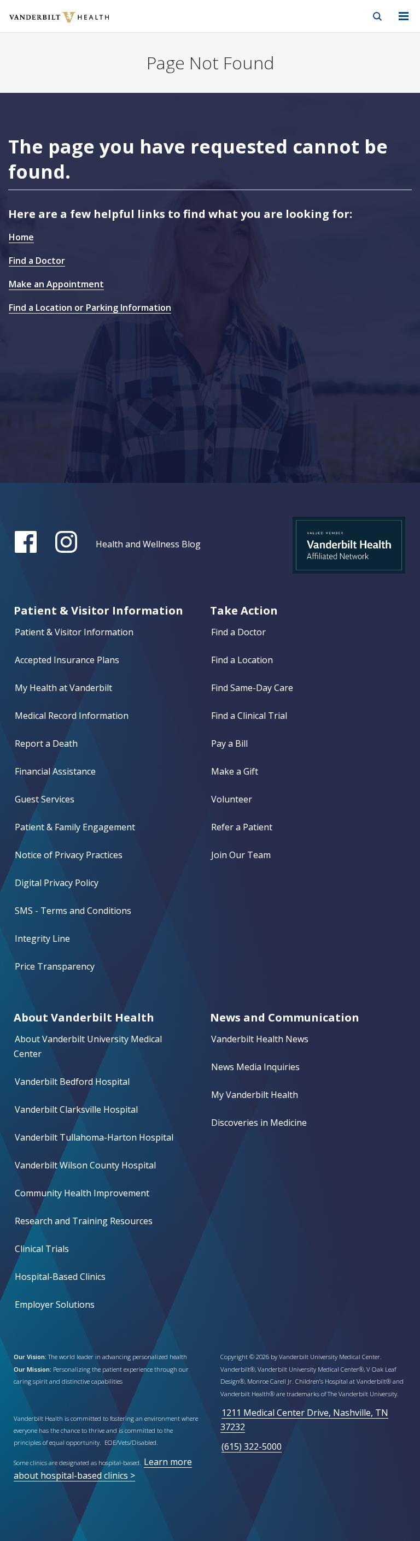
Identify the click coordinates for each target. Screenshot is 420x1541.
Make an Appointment (56, 284)
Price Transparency (55, 966)
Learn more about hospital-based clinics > (103, 1468)
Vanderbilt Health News (259, 1039)
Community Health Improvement (82, 1193)
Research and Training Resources (84, 1221)
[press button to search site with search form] (377, 16)
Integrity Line (42, 938)
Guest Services (44, 799)
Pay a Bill (229, 743)
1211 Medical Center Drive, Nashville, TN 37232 (304, 1419)
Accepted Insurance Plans (67, 660)
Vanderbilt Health (47, 24)
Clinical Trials (42, 1249)
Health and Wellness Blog (148, 544)
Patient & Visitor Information (74, 632)
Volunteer (231, 799)
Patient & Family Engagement (75, 827)
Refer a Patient (241, 827)
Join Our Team (241, 855)
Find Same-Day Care (252, 688)
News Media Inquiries (255, 1067)
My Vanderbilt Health (254, 1095)
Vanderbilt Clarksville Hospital (76, 1109)
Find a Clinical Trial (249, 716)
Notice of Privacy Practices (68, 855)
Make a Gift (234, 771)
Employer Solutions (55, 1304)
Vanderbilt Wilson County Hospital (85, 1165)
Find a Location (242, 660)
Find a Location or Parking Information (90, 308)
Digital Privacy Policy (56, 883)
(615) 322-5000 (251, 1446)
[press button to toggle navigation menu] (403, 16)
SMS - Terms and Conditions (73, 911)
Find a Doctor (37, 261)
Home (21, 237)
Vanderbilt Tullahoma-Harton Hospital (94, 1137)
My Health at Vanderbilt (63, 688)
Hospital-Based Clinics (60, 1277)
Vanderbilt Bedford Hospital (72, 1082)
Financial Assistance (55, 771)
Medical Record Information (72, 716)
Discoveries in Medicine (259, 1123)
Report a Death (46, 743)
